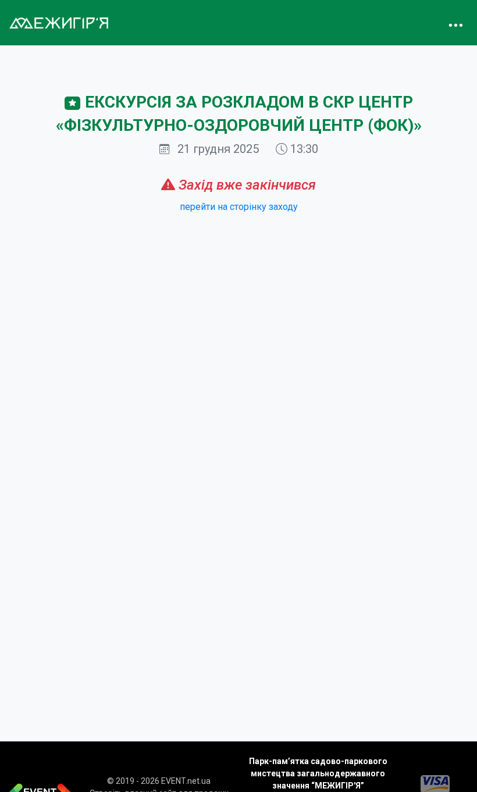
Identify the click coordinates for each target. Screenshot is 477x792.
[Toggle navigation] (455, 23)
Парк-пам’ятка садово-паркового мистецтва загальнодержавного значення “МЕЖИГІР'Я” (318, 773)
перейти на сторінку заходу (239, 206)
